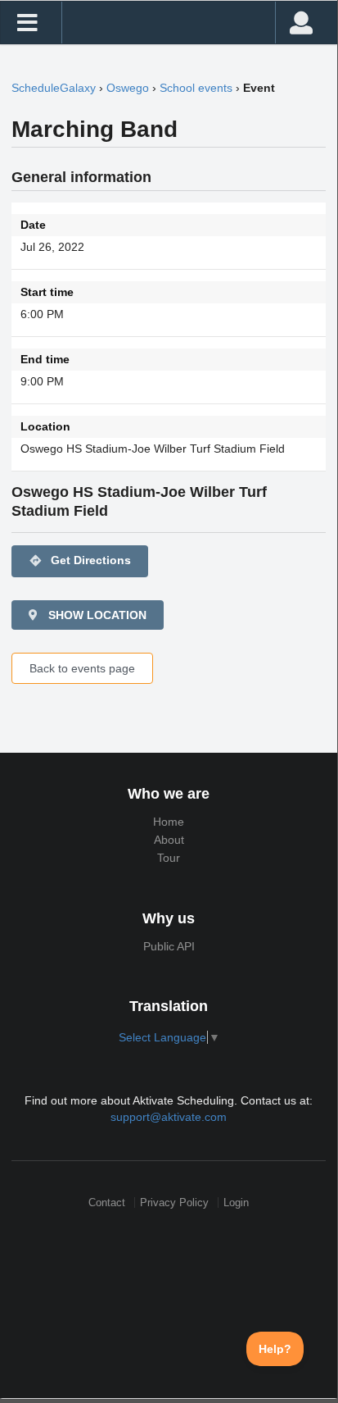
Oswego (127, 87)
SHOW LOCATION (95, 615)
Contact (106, 1202)
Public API (169, 946)
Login (236, 1202)
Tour (168, 857)
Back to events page (82, 668)
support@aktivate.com (168, 1116)
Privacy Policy (174, 1202)
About (169, 839)
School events (196, 87)
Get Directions (80, 560)
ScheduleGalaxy (53, 87)
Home (168, 821)
